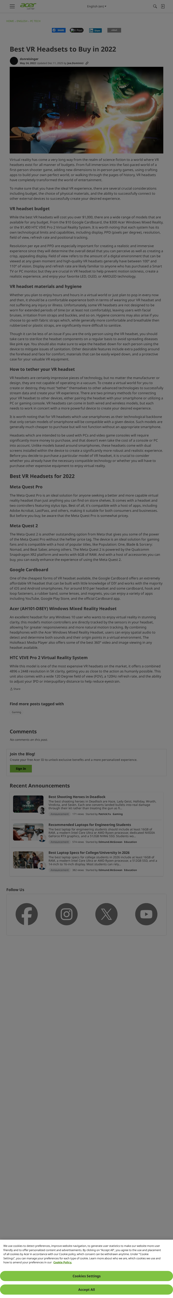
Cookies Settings (87, 1276)
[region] (86, 1269)
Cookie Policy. (62, 1262)
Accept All (86, 1289)
